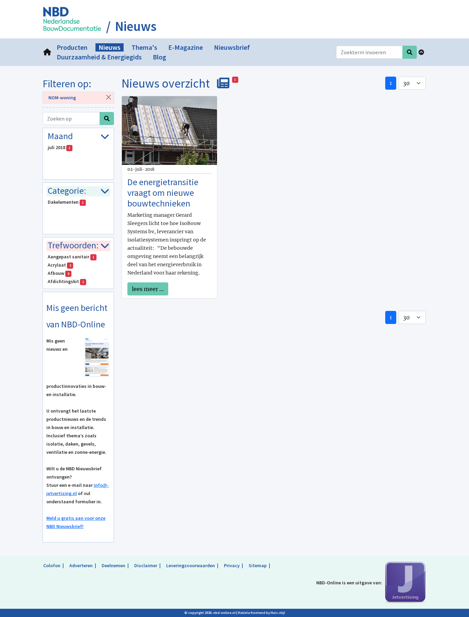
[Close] (108, 97)
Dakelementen (66, 202)
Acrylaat (59, 265)
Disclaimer (145, 565)
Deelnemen (113, 565)
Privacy (232, 565)
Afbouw (58, 273)
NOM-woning (62, 97)
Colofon (51, 565)
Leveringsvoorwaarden (190, 565)
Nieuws (136, 26)
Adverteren (81, 565)
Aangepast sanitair (71, 257)
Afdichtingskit (66, 281)
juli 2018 (59, 147)
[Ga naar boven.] (421, 52)
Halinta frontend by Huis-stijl (261, 612)
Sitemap (258, 565)
